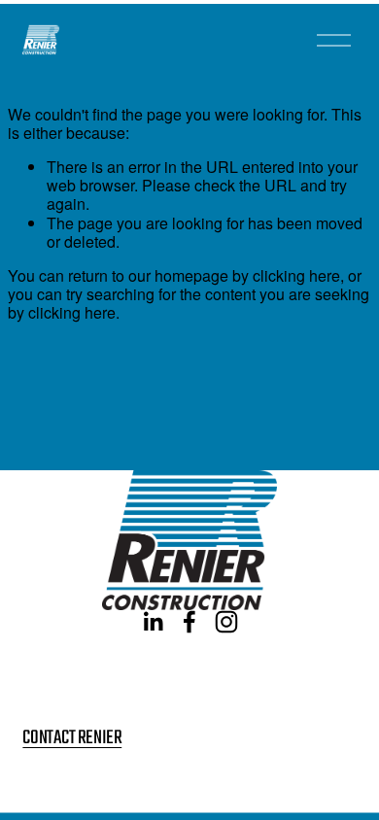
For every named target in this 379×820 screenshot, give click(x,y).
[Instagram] (226, 621)
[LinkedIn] (152, 621)
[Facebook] (189, 621)
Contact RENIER (71, 739)
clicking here (296, 275)
